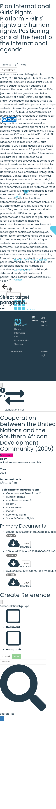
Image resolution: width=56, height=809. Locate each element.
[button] (2, 393)
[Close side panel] (1, 385)
